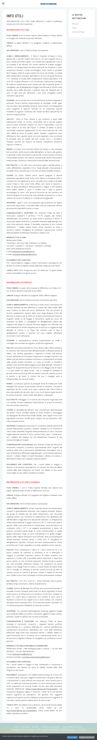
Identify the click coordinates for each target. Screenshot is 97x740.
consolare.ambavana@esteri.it (24, 254)
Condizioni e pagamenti (50, 727)
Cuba (74, 28)
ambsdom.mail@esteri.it (22, 654)
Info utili (35, 727)
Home (16, 727)
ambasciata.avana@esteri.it (23, 251)
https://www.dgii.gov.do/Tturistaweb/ (41, 689)
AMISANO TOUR (33, 729)
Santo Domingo (78, 32)
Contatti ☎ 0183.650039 (72, 727)
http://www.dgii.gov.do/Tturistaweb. (21, 710)
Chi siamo (25, 727)
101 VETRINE (80, 729)
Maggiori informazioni (87, 737)
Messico (75, 24)
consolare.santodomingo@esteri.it (36, 657)
